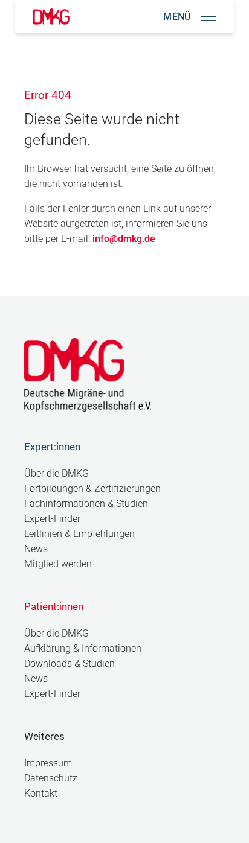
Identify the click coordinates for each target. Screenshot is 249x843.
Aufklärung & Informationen (82, 648)
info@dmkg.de (123, 238)
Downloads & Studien (69, 663)
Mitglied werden (58, 564)
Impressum (48, 763)
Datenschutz (50, 778)
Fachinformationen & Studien (86, 503)
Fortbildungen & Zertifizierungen (92, 488)
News (36, 549)
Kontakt (40, 793)
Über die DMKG (56, 473)
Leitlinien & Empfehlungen (79, 533)
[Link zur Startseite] (51, 16)
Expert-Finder (52, 518)
